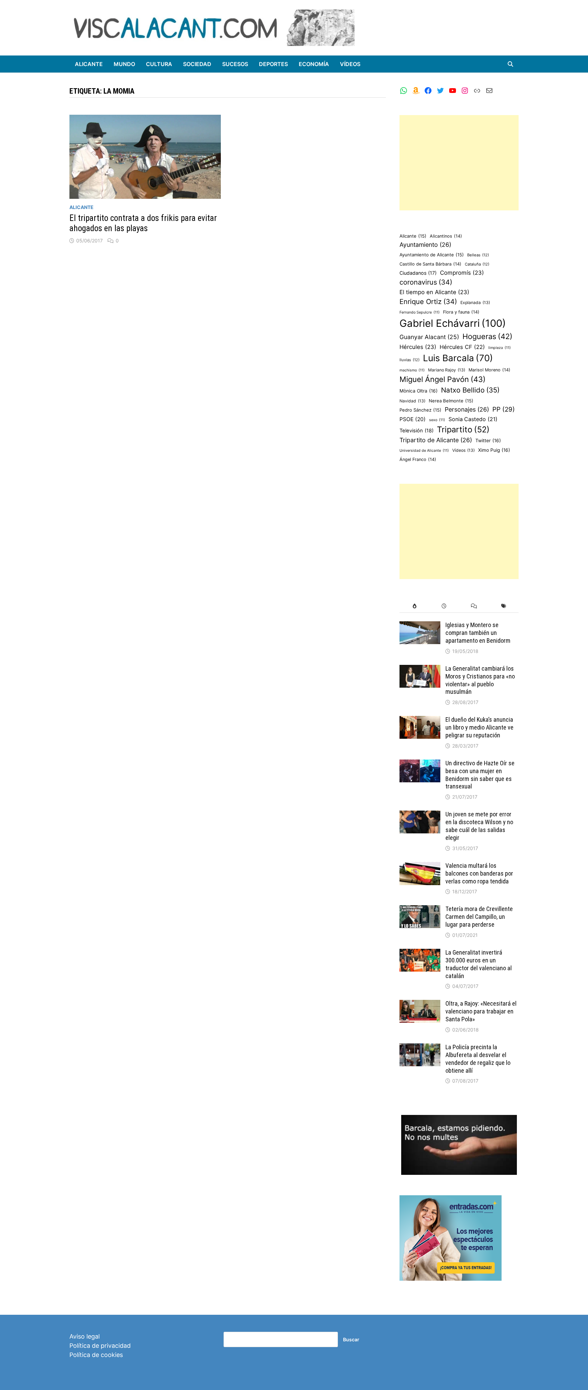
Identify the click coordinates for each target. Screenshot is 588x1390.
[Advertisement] (459, 162)
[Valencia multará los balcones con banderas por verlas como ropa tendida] (419, 866)
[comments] (474, 606)
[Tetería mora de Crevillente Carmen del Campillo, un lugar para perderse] (419, 909)
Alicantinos (446, 236)
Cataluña (477, 264)
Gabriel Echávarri (452, 323)
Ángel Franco (417, 459)
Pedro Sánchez (420, 410)
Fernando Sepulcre (419, 312)
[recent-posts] (444, 606)
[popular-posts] (414, 606)
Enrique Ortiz (428, 302)
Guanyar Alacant (429, 336)
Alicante (89, 64)
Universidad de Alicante (424, 450)
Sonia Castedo (472, 419)
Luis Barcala (458, 358)
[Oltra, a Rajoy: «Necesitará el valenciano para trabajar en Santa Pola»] (419, 1004)
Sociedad (197, 64)
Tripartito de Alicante (435, 440)
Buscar (351, 1339)
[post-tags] (504, 606)
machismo (412, 370)
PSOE (412, 419)
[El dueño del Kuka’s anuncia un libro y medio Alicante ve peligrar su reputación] (419, 720)
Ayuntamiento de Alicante (431, 254)
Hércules (417, 346)
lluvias (409, 359)
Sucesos (235, 64)
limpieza (499, 348)
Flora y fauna (461, 312)
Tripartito (463, 429)
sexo (437, 420)
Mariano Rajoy (446, 369)
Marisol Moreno (489, 369)
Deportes (273, 64)
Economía (314, 64)
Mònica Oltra (418, 391)
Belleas (478, 255)
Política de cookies (96, 1354)
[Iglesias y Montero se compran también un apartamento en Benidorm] (419, 625)
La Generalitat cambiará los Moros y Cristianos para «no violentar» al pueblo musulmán (480, 680)
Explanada (475, 302)
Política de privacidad (100, 1345)
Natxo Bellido (470, 390)
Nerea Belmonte (451, 400)
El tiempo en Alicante (434, 292)
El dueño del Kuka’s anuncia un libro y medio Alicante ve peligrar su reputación (479, 727)
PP (503, 409)
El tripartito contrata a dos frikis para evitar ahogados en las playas (143, 223)
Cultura (159, 64)
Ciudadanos (418, 273)
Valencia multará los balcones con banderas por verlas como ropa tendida (479, 873)
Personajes (467, 409)
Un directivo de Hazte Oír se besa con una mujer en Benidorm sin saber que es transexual (479, 775)
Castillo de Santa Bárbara (430, 264)
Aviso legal (84, 1336)
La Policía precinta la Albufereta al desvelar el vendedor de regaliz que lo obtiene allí (477, 1058)
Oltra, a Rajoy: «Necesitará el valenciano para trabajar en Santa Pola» (481, 1011)
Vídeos (350, 64)
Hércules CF (462, 346)
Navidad (412, 400)
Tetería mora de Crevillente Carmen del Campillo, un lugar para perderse (479, 916)
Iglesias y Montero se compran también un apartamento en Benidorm (477, 632)
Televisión (416, 431)
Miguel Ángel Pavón (442, 379)
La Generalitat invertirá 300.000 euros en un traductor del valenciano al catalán (478, 964)
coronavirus (425, 282)
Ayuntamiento (425, 244)
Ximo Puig (494, 450)
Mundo (124, 64)
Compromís (462, 272)
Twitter (488, 440)
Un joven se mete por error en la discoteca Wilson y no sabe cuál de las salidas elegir (479, 826)
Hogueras (487, 336)
